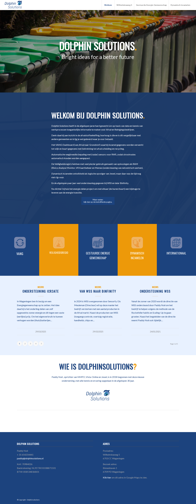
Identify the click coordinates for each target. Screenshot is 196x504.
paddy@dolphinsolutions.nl (30, 458)
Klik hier (107, 477)
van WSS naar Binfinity (98, 291)
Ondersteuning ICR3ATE (41, 291)
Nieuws (41, 287)
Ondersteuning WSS (155, 291)
